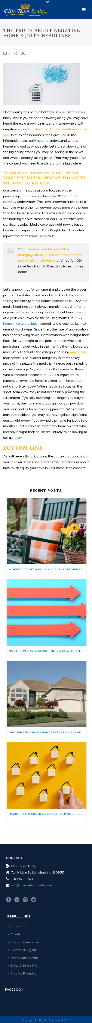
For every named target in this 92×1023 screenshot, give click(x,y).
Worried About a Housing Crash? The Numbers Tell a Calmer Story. (47, 569)
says (43, 236)
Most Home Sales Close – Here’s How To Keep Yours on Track (47, 650)
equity (22, 129)
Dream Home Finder (24, 942)
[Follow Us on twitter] (33, 900)
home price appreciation (21, 323)
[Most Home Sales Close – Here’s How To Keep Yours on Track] (46, 612)
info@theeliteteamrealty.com (31, 885)
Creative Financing (23, 973)
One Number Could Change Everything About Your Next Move (47, 732)
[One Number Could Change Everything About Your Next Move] (46, 694)
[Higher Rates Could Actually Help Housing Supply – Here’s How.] (46, 775)
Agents (15, 934)
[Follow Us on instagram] (25, 900)
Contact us (18, 926)
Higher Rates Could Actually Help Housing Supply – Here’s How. (47, 813)
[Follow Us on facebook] (8, 900)
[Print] (25, 53)
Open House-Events (24, 958)
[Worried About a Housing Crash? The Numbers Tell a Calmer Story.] (46, 531)
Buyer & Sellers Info (24, 965)
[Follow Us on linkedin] (16, 900)
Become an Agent (23, 950)
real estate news (72, 112)
